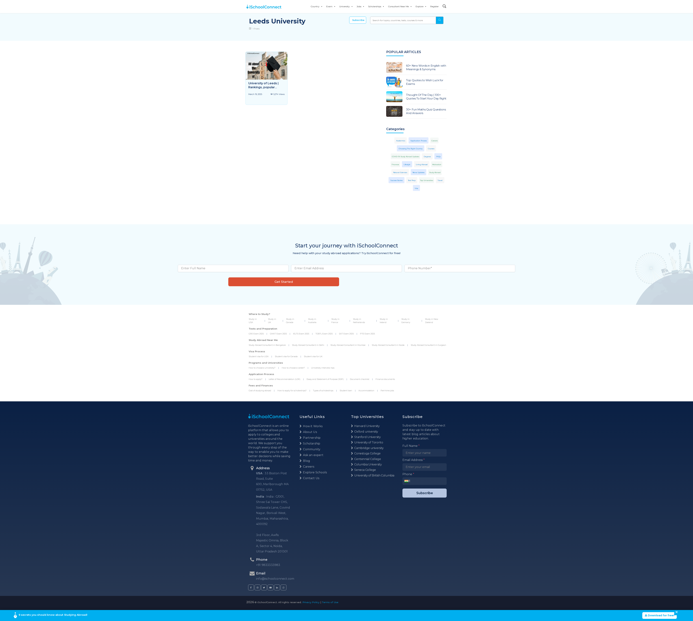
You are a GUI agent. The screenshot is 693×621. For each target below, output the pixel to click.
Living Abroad (422, 164)
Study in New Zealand (431, 321)
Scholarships (374, 6)
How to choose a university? (262, 368)
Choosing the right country (410, 148)
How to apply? (255, 379)
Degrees (427, 156)
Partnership (311, 437)
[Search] (444, 6)
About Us (309, 432)
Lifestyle (407, 164)
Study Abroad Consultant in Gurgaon (428, 345)
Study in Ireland (384, 321)
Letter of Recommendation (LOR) (284, 379)
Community (311, 449)
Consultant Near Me (398, 6)
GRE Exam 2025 (256, 333)
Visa (416, 188)
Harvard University (367, 426)
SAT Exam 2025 (346, 333)
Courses (431, 148)
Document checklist (359, 379)
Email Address (413, 460)
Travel (440, 180)
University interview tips (322, 368)
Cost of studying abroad (260, 390)
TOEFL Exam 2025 (324, 333)
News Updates (419, 172)
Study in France (335, 321)
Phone (408, 474)
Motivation (436, 164)
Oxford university (366, 431)
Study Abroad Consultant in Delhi (308, 345)
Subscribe (358, 20)
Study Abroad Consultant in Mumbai (347, 345)
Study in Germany (405, 321)
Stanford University (367, 437)
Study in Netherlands (359, 321)
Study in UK (272, 321)
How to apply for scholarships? (292, 390)
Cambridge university (369, 448)
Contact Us (310, 478)
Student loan (346, 390)
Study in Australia (312, 321)
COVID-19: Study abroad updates (405, 156)
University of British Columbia (374, 475)
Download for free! (660, 615)
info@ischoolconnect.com (275, 578)
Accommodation (366, 390)
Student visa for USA (259, 356)
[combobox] (407, 481)
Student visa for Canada (286, 356)
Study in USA (253, 321)
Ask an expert (312, 455)
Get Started (283, 282)
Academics (400, 141)
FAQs (438, 156)
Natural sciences (400, 172)
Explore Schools (314, 472)
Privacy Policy (311, 602)
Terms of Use (330, 602)
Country (315, 6)
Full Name (411, 446)
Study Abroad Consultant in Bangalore (267, 345)
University (344, 6)
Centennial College (367, 459)
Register (434, 6)
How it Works (312, 426)
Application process (418, 141)
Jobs (359, 6)
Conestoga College (367, 453)
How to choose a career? (293, 368)
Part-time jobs (387, 390)
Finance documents (385, 379)
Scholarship (311, 443)
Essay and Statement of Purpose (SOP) (325, 379)
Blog (306, 461)
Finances (395, 164)
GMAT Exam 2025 (278, 333)
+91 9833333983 (268, 565)
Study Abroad (435, 172)
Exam (329, 6)
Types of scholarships (323, 390)
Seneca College (365, 470)
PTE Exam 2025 (367, 333)
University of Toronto (368, 442)
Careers (434, 141)
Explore (419, 6)
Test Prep (412, 180)
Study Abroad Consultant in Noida (388, 345)
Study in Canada (290, 321)
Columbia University (368, 464)
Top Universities (426, 180)
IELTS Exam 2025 (301, 333)
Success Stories (396, 180)
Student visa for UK (313, 356)
